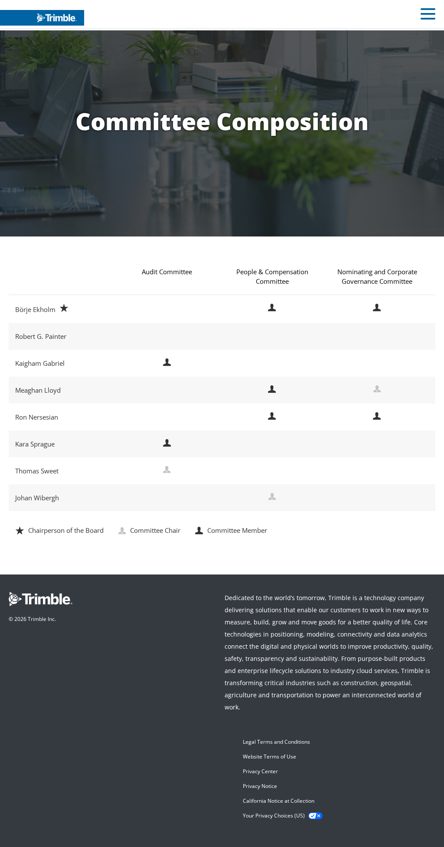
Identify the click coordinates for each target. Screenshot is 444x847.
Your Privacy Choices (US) (274, 815)
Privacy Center (260, 771)
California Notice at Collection (278, 800)
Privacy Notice (260, 786)
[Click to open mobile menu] (428, 15)
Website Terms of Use (269, 756)
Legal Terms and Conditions (276, 741)
